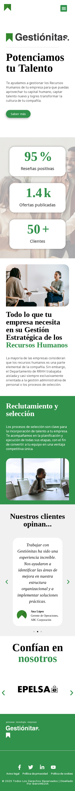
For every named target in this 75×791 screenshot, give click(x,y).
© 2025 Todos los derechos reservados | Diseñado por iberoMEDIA (37, 782)
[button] (63, 8)
